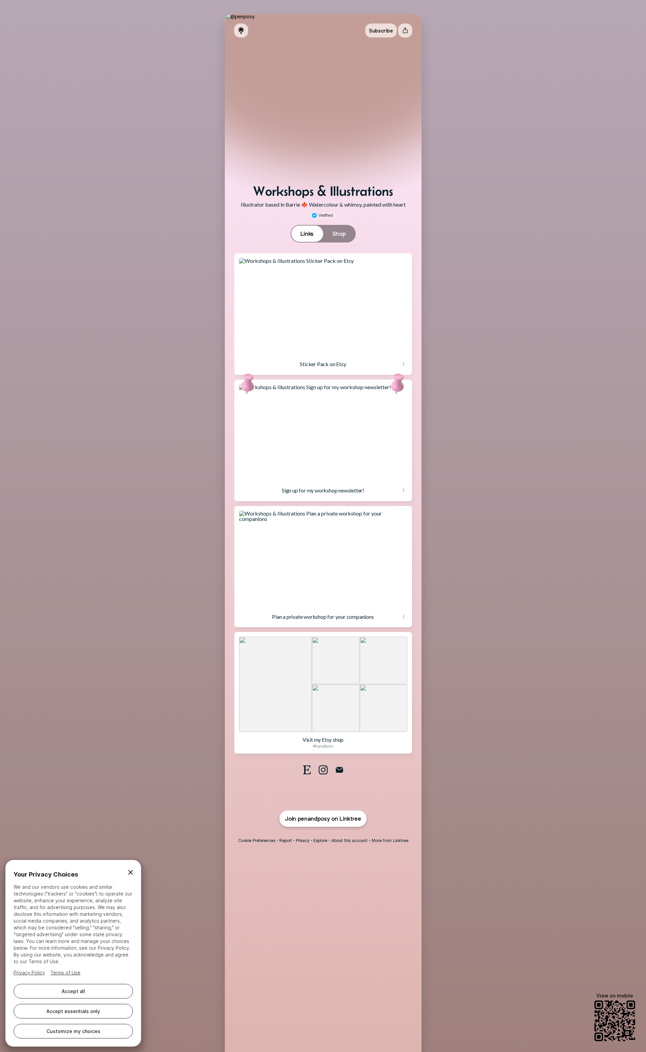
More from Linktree (390, 840)
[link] (307, 770)
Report (285, 840)
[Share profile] (405, 30)
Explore (320, 840)
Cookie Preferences (256, 840)
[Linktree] (241, 30)
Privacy (302, 840)
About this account (349, 840)
